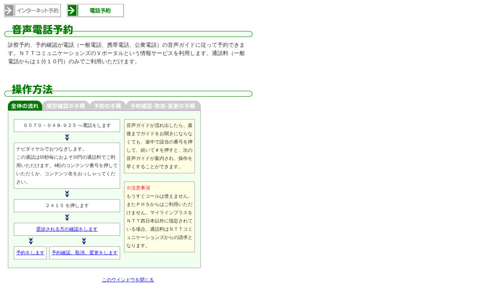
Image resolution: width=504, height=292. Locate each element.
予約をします (30, 252)
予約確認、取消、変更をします (85, 252)
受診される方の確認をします (67, 229)
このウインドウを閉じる (128, 280)
